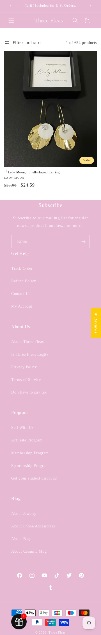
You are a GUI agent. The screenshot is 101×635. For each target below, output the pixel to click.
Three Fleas (57, 632)
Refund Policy (23, 281)
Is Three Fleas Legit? (30, 354)
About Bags (21, 539)
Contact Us (20, 294)
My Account (21, 306)
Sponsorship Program (30, 466)
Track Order (22, 268)
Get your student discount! (34, 478)
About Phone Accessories (33, 526)
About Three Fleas (27, 341)
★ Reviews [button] (96, 322)
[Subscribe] (83, 241)
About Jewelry (23, 513)
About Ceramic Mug (29, 551)
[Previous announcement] (10, 6)
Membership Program (30, 453)
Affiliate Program (26, 440)
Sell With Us (22, 427)
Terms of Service (26, 380)
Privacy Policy (24, 367)
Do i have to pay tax (29, 392)
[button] (11, 20)
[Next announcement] (90, 6)
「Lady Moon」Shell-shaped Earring (32, 172)
